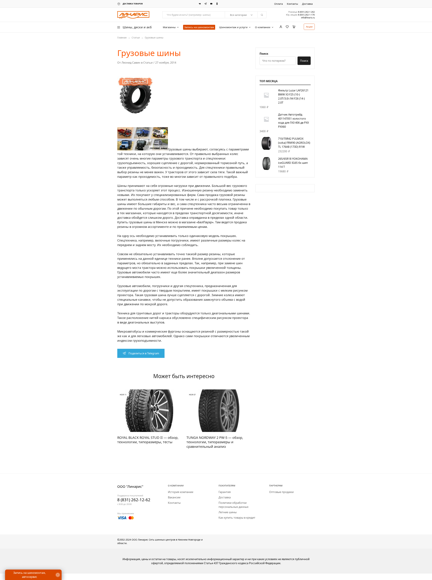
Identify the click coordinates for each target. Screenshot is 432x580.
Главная (122, 37)
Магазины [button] (169, 27)
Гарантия (225, 492)
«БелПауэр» (204, 222)
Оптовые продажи (281, 492)
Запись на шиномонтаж (199, 27)
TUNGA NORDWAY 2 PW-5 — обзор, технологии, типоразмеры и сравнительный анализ (214, 442)
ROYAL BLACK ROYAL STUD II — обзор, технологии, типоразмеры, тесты (147, 439)
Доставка (307, 4)
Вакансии (174, 497)
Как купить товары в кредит (237, 517)
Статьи (136, 37)
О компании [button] (262, 27)
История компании (180, 492)
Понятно (19, 567)
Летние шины (228, 512)
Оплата (278, 4)
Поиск (264, 53)
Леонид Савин (131, 62)
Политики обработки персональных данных (233, 505)
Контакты (292, 4)
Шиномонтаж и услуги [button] (233, 27)
